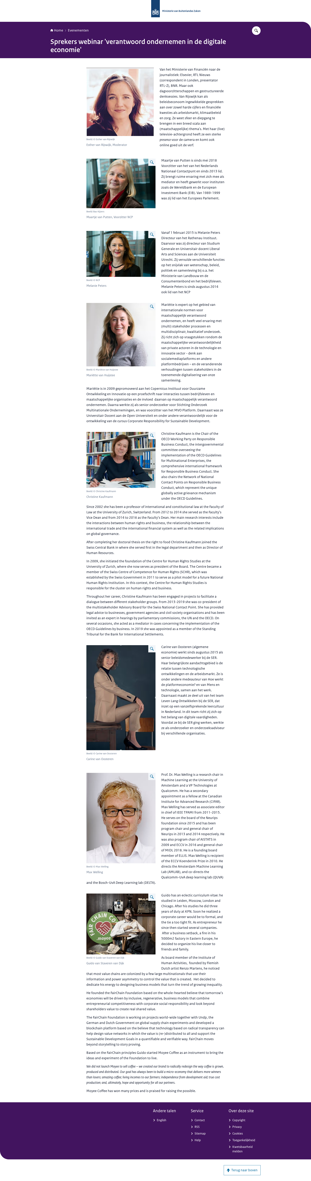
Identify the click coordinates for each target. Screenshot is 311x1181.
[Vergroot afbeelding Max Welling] (152, 776)
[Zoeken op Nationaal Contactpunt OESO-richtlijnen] (256, 30)
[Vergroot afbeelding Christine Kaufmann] (152, 435)
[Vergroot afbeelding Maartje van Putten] (152, 162)
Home (58, 30)
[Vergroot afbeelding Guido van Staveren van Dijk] (152, 897)
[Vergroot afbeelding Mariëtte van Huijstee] (152, 306)
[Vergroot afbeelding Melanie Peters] (152, 234)
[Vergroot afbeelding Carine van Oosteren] (152, 648)
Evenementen (78, 30)
